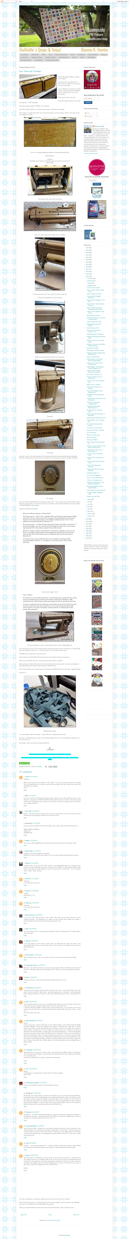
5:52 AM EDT (35, 1112)
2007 (87, 533)
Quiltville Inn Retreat (37, 57)
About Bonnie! (24, 54)
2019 (87, 264)
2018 (87, 266)
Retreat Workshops (64, 57)
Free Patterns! (81, 54)
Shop (50, 54)
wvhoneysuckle (30, 1020)
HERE (35, 508)
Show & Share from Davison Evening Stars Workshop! (94, 308)
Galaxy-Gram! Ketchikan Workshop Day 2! (93, 407)
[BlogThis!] (51, 767)
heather (27, 840)
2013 (87, 519)
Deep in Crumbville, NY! (93, 356)
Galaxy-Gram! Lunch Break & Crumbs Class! (95, 363)
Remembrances (30, 915)
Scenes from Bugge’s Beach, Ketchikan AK (95, 391)
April (88, 509)
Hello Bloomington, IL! (93, 473)
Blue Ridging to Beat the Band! (95, 350)
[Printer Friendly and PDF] (24, 764)
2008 (87, 531)
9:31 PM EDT (39, 1020)
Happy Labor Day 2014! (93, 496)
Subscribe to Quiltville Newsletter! (97, 177)
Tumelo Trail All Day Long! (94, 321)
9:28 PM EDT (34, 1155)
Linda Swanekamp (31, 1126)
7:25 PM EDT (41, 965)
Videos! (82, 57)
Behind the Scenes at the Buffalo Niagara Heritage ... (96, 345)
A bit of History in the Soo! (94, 294)
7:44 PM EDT (33, 977)
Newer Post (24, 1214)
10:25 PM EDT (37, 1050)
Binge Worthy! (91, 57)
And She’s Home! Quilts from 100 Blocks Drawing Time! (96, 446)
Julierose (28, 863)
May (88, 506)
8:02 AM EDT (32, 1143)
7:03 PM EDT (34, 941)
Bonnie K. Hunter (99, 126)
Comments (89, 116)
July (88, 501)
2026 (87, 247)
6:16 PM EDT (35, 891)
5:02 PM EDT (33, 840)
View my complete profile (91, 153)
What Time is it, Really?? (94, 384)
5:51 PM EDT (35, 863)
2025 (87, 250)
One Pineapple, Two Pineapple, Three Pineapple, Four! (95, 367)
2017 (87, 269)
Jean (27, 1143)
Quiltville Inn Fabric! (50, 57)
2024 (87, 252)
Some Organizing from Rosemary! (96, 490)
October (89, 283)
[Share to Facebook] (55, 767)
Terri (27, 1069)
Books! (44, 54)
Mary (27, 929)
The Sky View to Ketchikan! (94, 428)
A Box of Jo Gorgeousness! (94, 480)
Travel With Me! (38, 60)
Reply (25, 790)
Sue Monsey (29, 988)
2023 (87, 255)
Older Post (76, 1214)
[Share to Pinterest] (56, 767)
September (90, 285)
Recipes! (74, 57)
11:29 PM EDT (33, 1069)
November (90, 280)
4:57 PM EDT (36, 823)
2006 (87, 535)
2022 (87, 257)
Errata (72, 54)
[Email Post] (45, 766)
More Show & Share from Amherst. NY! (94, 331)
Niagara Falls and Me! (93, 348)
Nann (27, 977)
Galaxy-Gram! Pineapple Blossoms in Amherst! (93, 371)
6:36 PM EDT (39, 915)
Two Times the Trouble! (93, 287)
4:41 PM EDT (32, 795)
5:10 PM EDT (37, 851)
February (90, 513)
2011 (87, 524)
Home (50, 1214)
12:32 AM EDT (43, 1082)
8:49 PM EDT (33, 1001)
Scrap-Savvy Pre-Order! (52, 60)
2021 (87, 259)
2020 (87, 262)
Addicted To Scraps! (26, 60)
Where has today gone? (93, 435)
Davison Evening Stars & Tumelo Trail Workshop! (96, 318)
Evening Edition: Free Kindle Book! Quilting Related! (94, 359)
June (88, 504)
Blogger (68, 1235)
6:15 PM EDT (35, 878)
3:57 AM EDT (37, 1093)
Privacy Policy (24, 57)
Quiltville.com (35, 54)
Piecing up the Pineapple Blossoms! (93, 297)
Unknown (28, 878)
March (89, 511)
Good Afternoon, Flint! (93, 328)
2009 (87, 528)
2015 (87, 274)
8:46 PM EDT (37, 988)
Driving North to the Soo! (93, 315)
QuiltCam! (104, 54)
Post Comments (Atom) (53, 1220)
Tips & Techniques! (93, 54)
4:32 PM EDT (34, 776)
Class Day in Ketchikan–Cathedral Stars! (93, 403)
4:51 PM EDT (35, 811)
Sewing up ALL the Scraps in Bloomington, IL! (95, 450)
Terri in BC (28, 811)
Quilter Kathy (29, 851)
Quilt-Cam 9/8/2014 (92, 439)
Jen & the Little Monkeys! (94, 475)
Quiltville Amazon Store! (61, 54)
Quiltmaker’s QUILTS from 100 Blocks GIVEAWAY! (95, 483)
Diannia (28, 1155)
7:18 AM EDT (40, 1126)
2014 (87, 276)
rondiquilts (29, 1050)
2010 (87, 526)
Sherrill (28, 941)
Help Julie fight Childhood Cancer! (96, 417)
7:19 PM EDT (38, 955)
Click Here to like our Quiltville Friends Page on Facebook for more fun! (50, 754)
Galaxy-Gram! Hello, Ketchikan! (95, 430)
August (89, 499)
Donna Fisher (30, 955)
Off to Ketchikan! (91, 432)
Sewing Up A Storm (31, 965)
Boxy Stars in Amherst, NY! (94, 374)
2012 (87, 521)
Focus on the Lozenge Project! (95, 477)
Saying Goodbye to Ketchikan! (95, 334)
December (90, 278)
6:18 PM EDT (35, 903)
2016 (87, 271)
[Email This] (49, 767)
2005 (87, 538)
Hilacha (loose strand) (32, 1082)
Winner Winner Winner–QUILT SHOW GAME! (95, 487)
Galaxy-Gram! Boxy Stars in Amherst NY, (94, 377)
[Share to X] (53, 767)
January (89, 516)
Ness (27, 1001)
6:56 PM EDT (33, 929)
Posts (88, 113)
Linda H (27, 776)
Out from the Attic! (92, 437)
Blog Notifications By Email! (94, 95)
